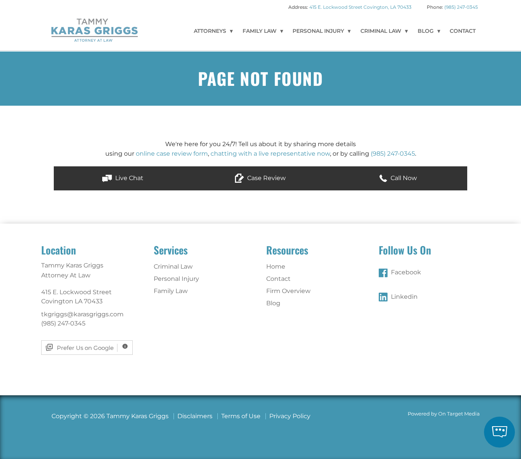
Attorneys (210, 30)
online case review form (172, 153)
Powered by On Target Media (444, 414)
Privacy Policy (289, 416)
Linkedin (404, 296)
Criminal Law (380, 30)
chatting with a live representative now (270, 153)
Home (275, 266)
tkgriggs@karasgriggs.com (82, 314)
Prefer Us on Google (85, 347)
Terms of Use (240, 416)
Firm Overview (288, 291)
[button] (122, 178)
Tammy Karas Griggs (94, 30)
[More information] (124, 348)
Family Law (260, 30)
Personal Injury (318, 30)
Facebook (406, 272)
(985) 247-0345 (461, 7)
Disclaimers (194, 416)
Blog (426, 30)
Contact (463, 30)
